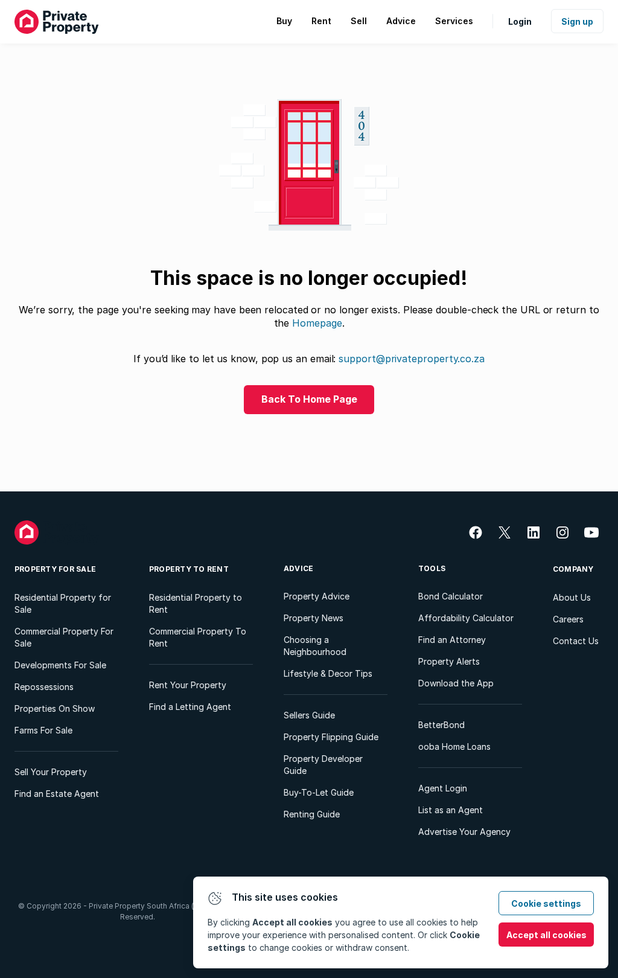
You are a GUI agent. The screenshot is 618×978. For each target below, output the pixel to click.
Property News (313, 618)
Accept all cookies (546, 935)
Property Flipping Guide (331, 737)
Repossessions (44, 687)
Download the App (456, 683)
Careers (568, 619)
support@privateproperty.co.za (412, 359)
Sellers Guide (309, 715)
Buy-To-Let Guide (319, 792)
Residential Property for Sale (62, 603)
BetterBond (441, 725)
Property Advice (316, 596)
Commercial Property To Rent (197, 637)
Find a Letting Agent (190, 707)
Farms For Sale (43, 730)
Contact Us (576, 641)
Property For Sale (55, 569)
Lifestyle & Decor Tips (328, 673)
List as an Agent (450, 810)
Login (520, 21)
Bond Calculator (450, 596)
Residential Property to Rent (195, 603)
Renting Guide (312, 814)
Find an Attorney (452, 639)
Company (573, 569)
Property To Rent (189, 569)
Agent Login (442, 788)
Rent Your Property (187, 685)
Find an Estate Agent (56, 793)
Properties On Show (54, 708)
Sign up (577, 21)
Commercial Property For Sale (63, 637)
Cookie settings (546, 903)
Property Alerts (449, 661)
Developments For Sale (60, 665)
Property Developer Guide (323, 764)
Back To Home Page (309, 399)
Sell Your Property (50, 772)
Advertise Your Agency (464, 831)
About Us (572, 597)
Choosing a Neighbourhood (315, 645)
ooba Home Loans (454, 746)
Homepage (317, 323)
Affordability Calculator (466, 618)
